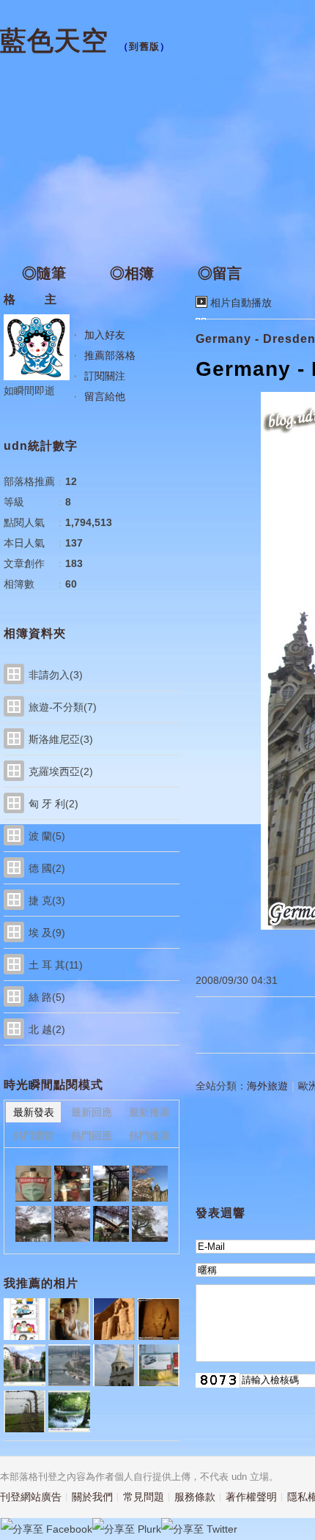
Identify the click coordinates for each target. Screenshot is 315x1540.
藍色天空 (54, 41)
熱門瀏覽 (33, 1135)
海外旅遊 (267, 1086)
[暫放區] (33, 1184)
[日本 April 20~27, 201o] (72, 1184)
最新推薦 (149, 1112)
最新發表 (33, 1112)
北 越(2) (47, 1029)
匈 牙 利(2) (53, 804)
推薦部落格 (110, 355)
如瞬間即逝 (29, 390)
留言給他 (104, 396)
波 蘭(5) (47, 836)
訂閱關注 (104, 376)
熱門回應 (91, 1135)
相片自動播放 (241, 302)
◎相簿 (132, 273)
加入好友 (104, 335)
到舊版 (144, 46)
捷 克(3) (47, 900)
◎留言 (220, 273)
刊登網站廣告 (31, 1497)
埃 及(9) (47, 933)
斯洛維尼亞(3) (61, 739)
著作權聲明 (251, 1497)
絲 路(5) (47, 997)
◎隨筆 (44, 273)
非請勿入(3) (56, 675)
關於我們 (92, 1497)
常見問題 (143, 1497)
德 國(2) (47, 868)
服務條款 (194, 1497)
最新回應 (91, 1112)
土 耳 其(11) (56, 965)
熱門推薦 (149, 1135)
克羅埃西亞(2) (61, 771)
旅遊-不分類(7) (63, 707)
